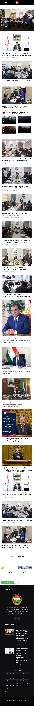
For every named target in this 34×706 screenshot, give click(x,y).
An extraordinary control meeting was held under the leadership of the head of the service (17, 159)
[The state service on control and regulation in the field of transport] (17, 2)
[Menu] (6, 2)
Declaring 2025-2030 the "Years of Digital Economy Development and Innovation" (16, 440)
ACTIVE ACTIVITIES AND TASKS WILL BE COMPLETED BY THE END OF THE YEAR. (14, 268)
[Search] (28, 2)
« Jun (6, 691)
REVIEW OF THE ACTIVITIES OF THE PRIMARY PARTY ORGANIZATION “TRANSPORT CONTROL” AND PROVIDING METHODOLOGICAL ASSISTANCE (17, 107)
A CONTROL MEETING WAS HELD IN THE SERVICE (17, 80)
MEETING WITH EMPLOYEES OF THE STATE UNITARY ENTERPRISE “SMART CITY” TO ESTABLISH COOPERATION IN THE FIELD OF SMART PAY (15, 215)
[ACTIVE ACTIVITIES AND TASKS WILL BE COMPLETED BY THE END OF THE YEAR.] (17, 257)
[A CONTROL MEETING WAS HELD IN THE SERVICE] (17, 69)
